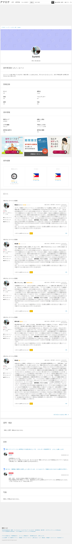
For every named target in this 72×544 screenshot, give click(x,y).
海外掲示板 (37, 530)
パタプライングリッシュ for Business (53, 530)
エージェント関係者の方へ (24, 535)
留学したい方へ (41, 535)
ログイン (67, 2)
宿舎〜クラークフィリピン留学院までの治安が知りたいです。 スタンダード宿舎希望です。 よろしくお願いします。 (35, 449)
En (71, 2)
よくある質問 (4, 537)
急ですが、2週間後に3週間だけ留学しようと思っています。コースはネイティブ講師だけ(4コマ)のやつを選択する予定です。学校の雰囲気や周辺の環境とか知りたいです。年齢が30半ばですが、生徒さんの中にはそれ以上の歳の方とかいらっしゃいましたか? (37, 469)
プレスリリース (53, 537)
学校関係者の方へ (14, 535)
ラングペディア (17, 530)
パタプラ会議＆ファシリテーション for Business (26, 531)
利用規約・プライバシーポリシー (25, 537)
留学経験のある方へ (34, 535)
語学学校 (17, 2)
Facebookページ (60, 537)
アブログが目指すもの (6, 535)
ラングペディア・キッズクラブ (27, 530)
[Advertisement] (36, 15)
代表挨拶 (48, 537)
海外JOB (42, 530)
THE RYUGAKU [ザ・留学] (7, 530)
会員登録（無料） (60, 2)
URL (66, 233)
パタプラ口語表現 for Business (8, 531)
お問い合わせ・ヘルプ (36, 537)
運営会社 (43, 537)
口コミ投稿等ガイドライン (13, 537)
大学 (12, 2)
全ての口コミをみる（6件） (61, 414)
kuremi (4, 210)
